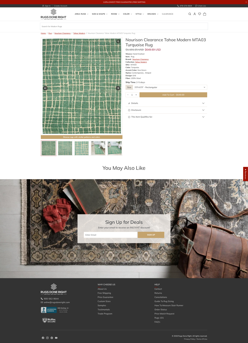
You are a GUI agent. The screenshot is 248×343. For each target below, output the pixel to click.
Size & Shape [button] (98, 14)
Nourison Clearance (62, 33)
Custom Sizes (104, 301)
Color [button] (126, 14)
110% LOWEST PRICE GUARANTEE (117, 2)
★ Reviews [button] (245, 174)
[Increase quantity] (136, 94)
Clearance (167, 14)
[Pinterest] (52, 337)
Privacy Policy (189, 339)
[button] (189, 14)
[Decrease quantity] (128, 94)
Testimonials (104, 309)
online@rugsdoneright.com (57, 302)
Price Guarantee (105, 297)
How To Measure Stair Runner (168, 305)
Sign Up (151, 235)
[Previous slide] (44, 173)
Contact (158, 289)
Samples (102, 305)
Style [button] (138, 14)
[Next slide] (118, 88)
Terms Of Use (202, 339)
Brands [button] (152, 14)
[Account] (194, 14)
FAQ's (157, 322)
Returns (158, 293)
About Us (102, 289)
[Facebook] (43, 337)
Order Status (160, 309)
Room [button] (114, 14)
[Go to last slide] (45, 88)
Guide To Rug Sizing (164, 301)
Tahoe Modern (79, 33)
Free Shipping (104, 293)
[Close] (246, 2)
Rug (50, 33)
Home (43, 33)
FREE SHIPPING (139, 2)
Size (129, 87)
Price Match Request (164, 313)
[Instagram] (47, 337)
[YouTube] (56, 337)
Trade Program (105, 313)
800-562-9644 (51, 298)
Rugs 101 (159, 317)
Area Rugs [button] (80, 14)
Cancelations (160, 297)
